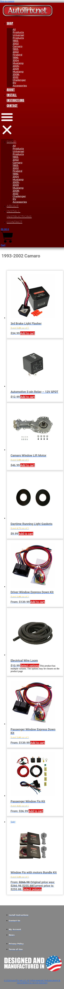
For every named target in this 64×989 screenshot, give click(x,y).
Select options (29, 665)
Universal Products (18, 36)
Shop (10, 23)
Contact (12, 105)
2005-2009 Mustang (18, 69)
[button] (7, 124)
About (11, 89)
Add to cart (27, 333)
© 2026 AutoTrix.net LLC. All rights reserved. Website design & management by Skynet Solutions (32, 981)
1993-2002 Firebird (17, 52)
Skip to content (7, 1)
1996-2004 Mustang (18, 60)
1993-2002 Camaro (17, 43)
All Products (18, 31)
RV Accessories (20, 84)
